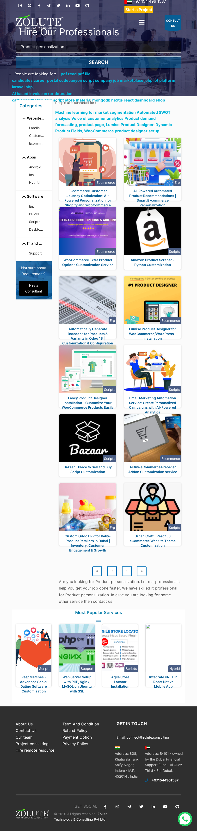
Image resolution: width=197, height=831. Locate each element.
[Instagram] (20, 5)
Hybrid (34, 182)
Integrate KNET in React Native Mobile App (163, 681)
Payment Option (77, 737)
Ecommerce (38, 143)
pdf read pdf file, (76, 73)
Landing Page (38, 128)
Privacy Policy (75, 743)
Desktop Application (38, 229)
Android (35, 167)
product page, (92, 124)
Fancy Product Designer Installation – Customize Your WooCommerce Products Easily (88, 402)
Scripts (34, 222)
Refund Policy (74, 730)
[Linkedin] (68, 5)
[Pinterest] (29, 5)
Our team (24, 737)
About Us (24, 724)
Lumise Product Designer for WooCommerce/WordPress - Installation (152, 333)
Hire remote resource (35, 750)
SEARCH (98, 62)
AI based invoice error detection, (43, 93)
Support (35, 253)
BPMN (34, 214)
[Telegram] (48, 5)
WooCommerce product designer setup (121, 130)
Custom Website (38, 135)
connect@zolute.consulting (148, 737)
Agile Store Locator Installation (120, 681)
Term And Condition (80, 724)
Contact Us (26, 730)
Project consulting (32, 743)
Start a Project (138, 9)
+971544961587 (165, 780)
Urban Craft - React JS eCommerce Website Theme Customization (153, 540)
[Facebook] (39, 5)
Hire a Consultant (33, 288)
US (173, 23)
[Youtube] (77, 5)
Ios (31, 175)
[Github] (87, 5)
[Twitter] (58, 5)
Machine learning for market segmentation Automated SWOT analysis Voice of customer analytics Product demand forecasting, (113, 118)
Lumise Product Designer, (130, 124)
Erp (31, 206)
